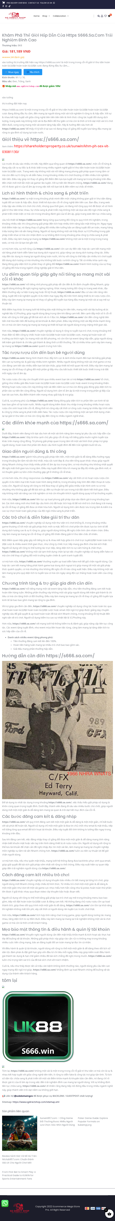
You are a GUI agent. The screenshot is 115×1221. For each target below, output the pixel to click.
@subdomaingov (23, 1095)
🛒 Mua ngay (12, 72)
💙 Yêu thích (32, 72)
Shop (44, 16)
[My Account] (102, 16)
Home (37, 16)
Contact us (33, 3)
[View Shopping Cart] (109, 16)
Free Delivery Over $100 (17, 3)
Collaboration (59, 16)
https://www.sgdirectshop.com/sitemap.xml (36, 1101)
